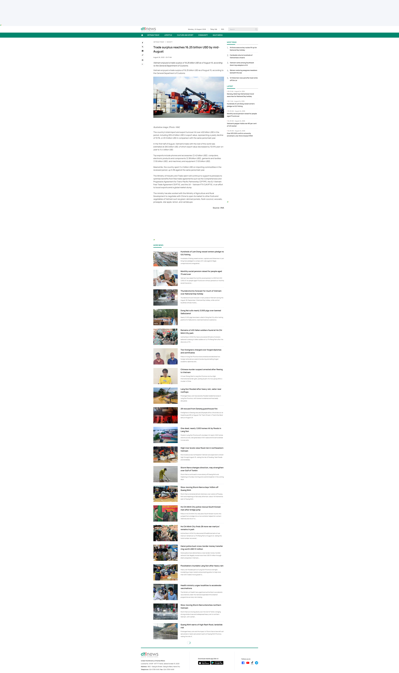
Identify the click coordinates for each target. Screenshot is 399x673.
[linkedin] (142, 51)
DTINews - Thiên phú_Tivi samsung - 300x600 (242, 143)
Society (169, 42)
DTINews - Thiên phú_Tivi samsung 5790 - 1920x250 (200, 1)
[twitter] (142, 46)
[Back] (142, 64)
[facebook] (142, 42)
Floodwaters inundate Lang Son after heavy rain (202, 565)
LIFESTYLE (168, 35)
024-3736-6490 (168, 669)
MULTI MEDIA (218, 35)
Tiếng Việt (213, 29)
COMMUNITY (203, 35)
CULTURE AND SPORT (185, 35)
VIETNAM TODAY (153, 35)
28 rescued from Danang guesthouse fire (199, 408)
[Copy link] (142, 55)
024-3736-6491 (154, 669)
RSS (222, 29)
